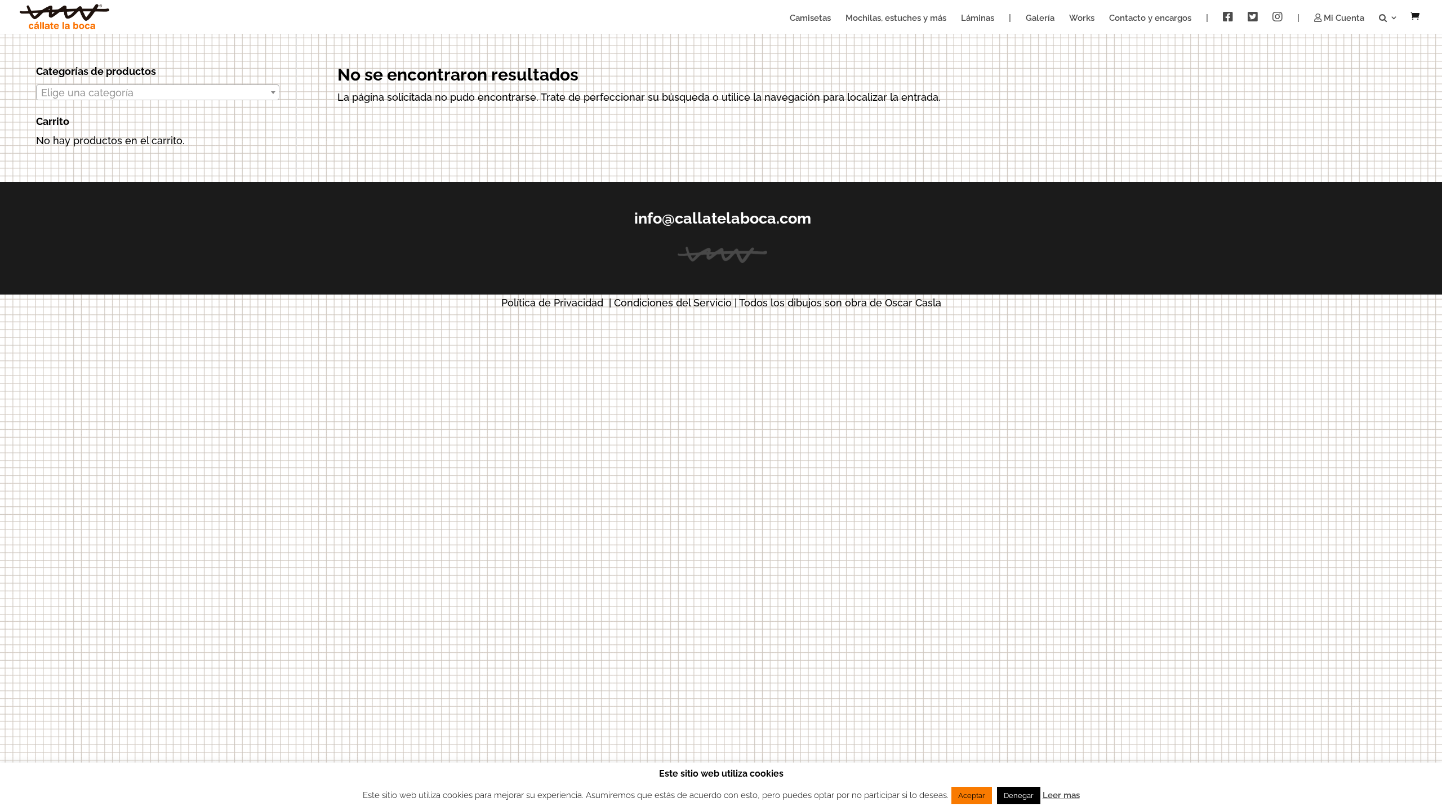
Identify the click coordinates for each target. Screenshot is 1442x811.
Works (1081, 18)
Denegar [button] (1019, 795)
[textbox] (158, 93)
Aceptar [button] (971, 795)
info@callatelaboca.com (722, 218)
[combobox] (157, 92)
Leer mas (1061, 795)
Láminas (977, 18)
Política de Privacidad (552, 303)
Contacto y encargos (1150, 18)
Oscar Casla (913, 303)
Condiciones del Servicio (673, 303)
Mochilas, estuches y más (895, 18)
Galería (1040, 18)
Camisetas (810, 18)
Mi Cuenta (1342, 18)
